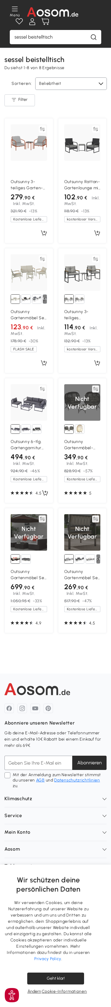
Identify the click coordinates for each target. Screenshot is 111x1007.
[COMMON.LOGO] (53, 12)
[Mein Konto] (32, 21)
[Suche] (93, 37)
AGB (40, 780)
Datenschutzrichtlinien (77, 780)
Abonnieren (89, 762)
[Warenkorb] (45, 22)
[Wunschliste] (19, 22)
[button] (12, 995)
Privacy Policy (47, 958)
